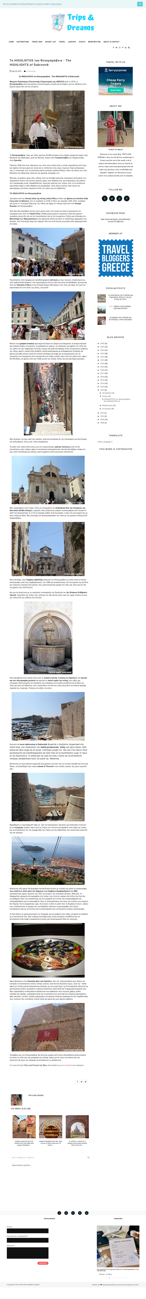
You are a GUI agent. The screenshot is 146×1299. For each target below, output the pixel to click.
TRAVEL (62, 42)
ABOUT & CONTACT (111, 42)
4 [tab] (116, 1278)
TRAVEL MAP (37, 42)
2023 (102, 353)
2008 (102, 423)
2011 (102, 413)
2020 (102, 363)
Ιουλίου (105, 396)
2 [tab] (109, 1278)
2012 (102, 390)
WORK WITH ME (94, 42)
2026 (102, 343)
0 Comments (31, 71)
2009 (102, 419)
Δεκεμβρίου (107, 393)
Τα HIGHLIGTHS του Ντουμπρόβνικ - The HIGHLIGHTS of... (116, 400)
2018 (102, 370)
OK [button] (140, 4)
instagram (79, 1065)
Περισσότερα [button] (56, 4)
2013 (102, 387)
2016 (102, 377)
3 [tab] (113, 1278)
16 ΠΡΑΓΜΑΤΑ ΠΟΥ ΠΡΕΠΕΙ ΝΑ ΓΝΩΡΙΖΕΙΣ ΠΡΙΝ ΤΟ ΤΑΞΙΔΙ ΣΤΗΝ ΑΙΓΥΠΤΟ (120, 297)
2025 (102, 347)
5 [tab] (120, 1278)
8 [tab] (130, 1278)
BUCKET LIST (50, 42)
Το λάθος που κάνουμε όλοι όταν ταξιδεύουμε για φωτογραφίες (114, 1270)
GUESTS (82, 42)
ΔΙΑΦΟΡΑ (72, 42)
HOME (11, 42)
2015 (102, 380)
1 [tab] (106, 1278)
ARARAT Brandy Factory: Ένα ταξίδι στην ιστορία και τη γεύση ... (50, 1143)
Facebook (68, 1065)
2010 (102, 416)
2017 (102, 373)
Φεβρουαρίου (107, 405)
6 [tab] (123, 1278)
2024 (102, 350)
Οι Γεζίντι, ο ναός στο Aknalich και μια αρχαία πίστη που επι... (77, 1143)
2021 (102, 360)
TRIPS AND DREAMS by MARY (29, 1284)
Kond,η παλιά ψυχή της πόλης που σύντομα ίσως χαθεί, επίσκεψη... (24, 1143)
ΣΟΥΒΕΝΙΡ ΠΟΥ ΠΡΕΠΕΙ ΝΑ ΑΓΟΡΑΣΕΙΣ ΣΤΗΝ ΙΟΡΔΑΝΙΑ (120, 319)
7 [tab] (126, 1278)
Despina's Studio (132, 1285)
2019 (102, 367)
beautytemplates (110, 1285)
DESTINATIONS (23, 42)
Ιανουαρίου (107, 409)
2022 (102, 357)
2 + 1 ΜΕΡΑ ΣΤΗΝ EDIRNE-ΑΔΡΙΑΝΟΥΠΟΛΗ (120, 307)
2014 (102, 383)
